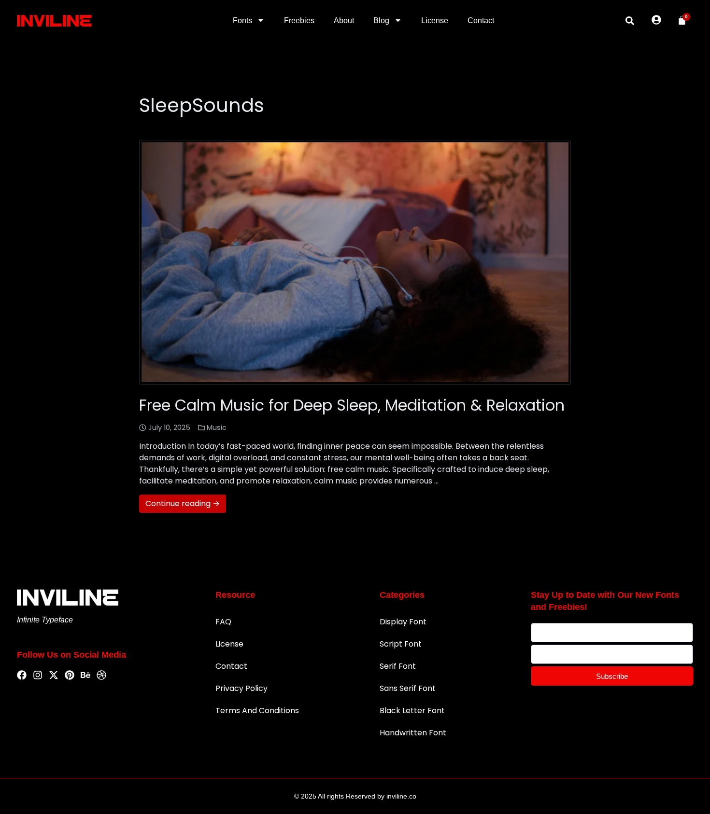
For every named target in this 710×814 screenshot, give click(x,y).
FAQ (223, 621)
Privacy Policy (241, 688)
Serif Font (398, 666)
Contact (481, 20)
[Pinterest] (69, 675)
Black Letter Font (412, 710)
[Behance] (85, 675)
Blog (381, 20)
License (434, 20)
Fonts (242, 20)
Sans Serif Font (408, 688)
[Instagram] (38, 675)
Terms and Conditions (257, 710)
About (344, 20)
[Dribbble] (101, 675)
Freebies (299, 20)
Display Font (403, 621)
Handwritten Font (413, 732)
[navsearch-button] (629, 20)
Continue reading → (182, 503)
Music (217, 427)
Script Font (401, 643)
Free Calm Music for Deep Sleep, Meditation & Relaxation (352, 405)
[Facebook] (22, 675)
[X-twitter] (53, 675)
